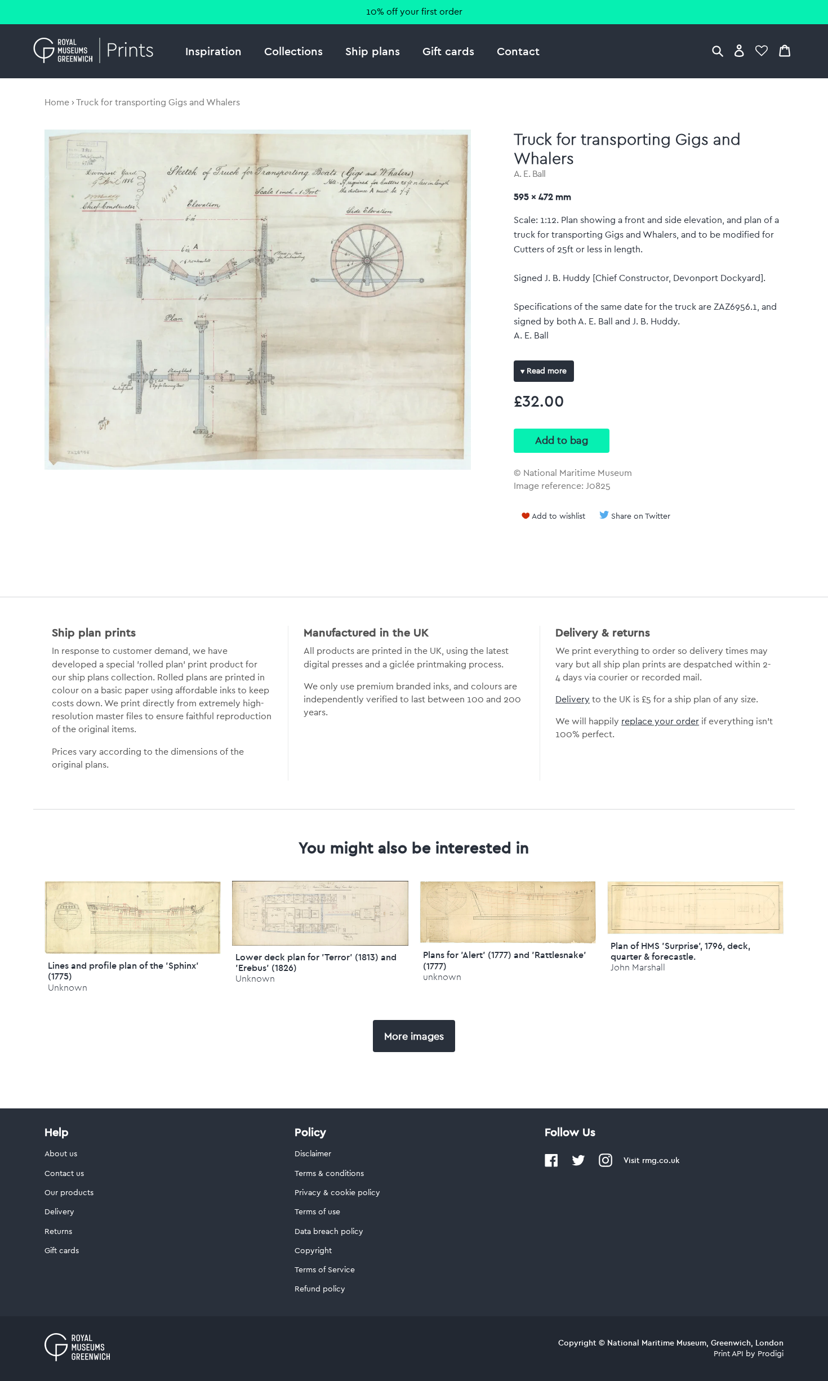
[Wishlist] (761, 50)
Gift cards (448, 51)
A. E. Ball (530, 174)
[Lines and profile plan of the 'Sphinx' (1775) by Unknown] (132, 951)
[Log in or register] (739, 50)
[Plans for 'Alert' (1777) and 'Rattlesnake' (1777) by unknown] (508, 940)
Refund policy (320, 1289)
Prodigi (771, 1354)
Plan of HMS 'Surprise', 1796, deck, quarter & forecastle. (680, 951)
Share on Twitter (640, 516)
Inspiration (213, 51)
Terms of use (317, 1212)
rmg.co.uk (660, 1160)
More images (414, 1036)
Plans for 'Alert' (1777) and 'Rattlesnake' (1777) (504, 960)
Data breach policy (329, 1232)
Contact (518, 51)
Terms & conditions (329, 1174)
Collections (293, 51)
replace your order (660, 721)
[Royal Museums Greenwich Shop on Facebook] (551, 1165)
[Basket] (784, 50)
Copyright (313, 1251)
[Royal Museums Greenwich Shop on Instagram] (605, 1165)
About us (60, 1154)
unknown (442, 977)
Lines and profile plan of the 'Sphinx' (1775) (123, 971)
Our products (69, 1193)
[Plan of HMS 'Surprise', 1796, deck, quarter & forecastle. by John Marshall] (695, 931)
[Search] (717, 50)
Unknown (67, 987)
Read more (545, 371)
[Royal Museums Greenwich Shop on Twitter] (578, 1165)
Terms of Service (325, 1270)
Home (56, 102)
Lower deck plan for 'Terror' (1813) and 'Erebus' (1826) (316, 962)
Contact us (64, 1174)
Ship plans (372, 51)
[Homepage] (96, 51)
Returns (58, 1232)
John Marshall (638, 967)
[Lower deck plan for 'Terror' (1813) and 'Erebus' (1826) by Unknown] (320, 942)
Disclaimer (313, 1154)
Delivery (572, 699)
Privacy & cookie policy (337, 1193)
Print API (729, 1354)
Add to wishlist (558, 516)
